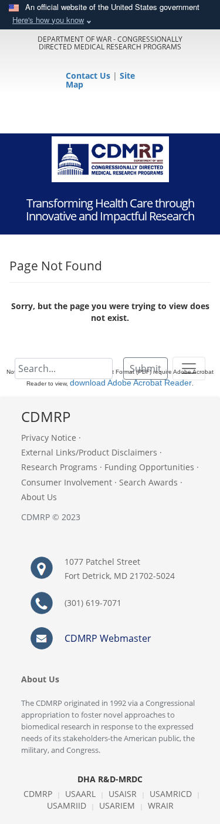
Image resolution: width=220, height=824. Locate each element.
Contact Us (89, 75)
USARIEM (117, 805)
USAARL (80, 793)
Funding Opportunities (149, 467)
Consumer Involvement (66, 482)
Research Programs (59, 467)
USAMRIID (66, 805)
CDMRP (37, 793)
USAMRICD (171, 793)
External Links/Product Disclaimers (89, 452)
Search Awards (148, 482)
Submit (145, 368)
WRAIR (161, 805)
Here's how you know (48, 19)
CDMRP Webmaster (108, 638)
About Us (39, 497)
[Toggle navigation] (188, 368)
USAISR (123, 793)
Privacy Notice (48, 437)
